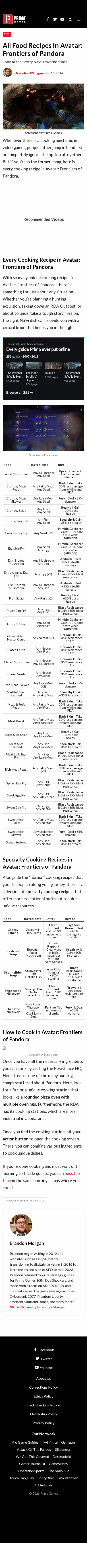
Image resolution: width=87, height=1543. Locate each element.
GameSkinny (58, 1463)
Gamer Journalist (32, 1463)
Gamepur (68, 1442)
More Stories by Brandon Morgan (38, 1307)
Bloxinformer (67, 1478)
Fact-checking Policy (43, 1405)
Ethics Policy (43, 1396)
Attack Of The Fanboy (34, 1449)
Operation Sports (31, 1471)
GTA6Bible (43, 1485)
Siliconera (62, 1449)
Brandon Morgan (29, 73)
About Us (43, 1378)
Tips (6, 34)
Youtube (46, 1367)
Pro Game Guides (25, 1442)
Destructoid (62, 1456)
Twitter (46, 1359)
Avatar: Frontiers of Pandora (25, 1200)
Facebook (46, 1350)
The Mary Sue (58, 1471)
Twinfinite (50, 1442)
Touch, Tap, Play (21, 1478)
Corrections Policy (43, 1387)
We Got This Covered (32, 1456)
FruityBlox (45, 1478)
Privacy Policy (43, 1423)
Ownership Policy (43, 1414)
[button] (79, 19)
